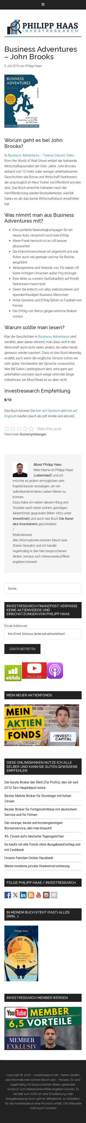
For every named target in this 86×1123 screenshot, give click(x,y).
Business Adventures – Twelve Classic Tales (41, 155)
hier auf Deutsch (48, 411)
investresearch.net (43, 27)
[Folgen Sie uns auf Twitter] (15, 895)
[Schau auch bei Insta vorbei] (46, 895)
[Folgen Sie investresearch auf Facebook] (7, 895)
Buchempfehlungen (33, 434)
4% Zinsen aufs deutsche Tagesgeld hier (34, 836)
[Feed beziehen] (31, 895)
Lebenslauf (43, 475)
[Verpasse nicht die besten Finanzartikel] (54, 895)
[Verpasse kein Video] (38, 895)
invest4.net (21, 519)
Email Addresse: (16, 626)
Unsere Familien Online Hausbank (28, 858)
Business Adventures (54, 337)
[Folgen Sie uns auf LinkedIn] (23, 895)
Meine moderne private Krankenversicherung (37, 866)
